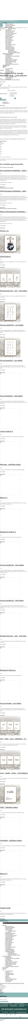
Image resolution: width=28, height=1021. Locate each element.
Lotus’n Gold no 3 (6, 431)
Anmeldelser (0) (6, 103)
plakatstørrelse (3, 93)
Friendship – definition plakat (11, 840)
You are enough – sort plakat (10, 703)
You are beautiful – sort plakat (11, 360)
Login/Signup (3, 921)
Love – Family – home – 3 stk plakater (14, 773)
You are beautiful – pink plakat (11, 396)
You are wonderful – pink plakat (12, 600)
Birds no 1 (3, 498)
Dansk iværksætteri (4, 1004)
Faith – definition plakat (9, 807)
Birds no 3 (3, 874)
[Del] (3, 1019)
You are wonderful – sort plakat (11, 325)
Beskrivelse (5, 102)
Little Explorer (5, 256)
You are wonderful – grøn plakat (12, 565)
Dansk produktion (14, 1004)
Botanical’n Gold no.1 (8, 670)
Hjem (1, 27)
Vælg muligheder (3, 185)
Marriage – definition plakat (10, 464)
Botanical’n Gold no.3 (8, 532)
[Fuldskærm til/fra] (1, 1019)
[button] (13, 92)
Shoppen (5, 27)
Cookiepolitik (21, 1005)
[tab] (15, 102)
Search (2, 988)
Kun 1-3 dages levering (19, 1003)
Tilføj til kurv (3, 99)
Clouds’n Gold (5, 908)
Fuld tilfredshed (13, 1005)
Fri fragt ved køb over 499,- (6, 1003)
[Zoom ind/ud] (0, 1019)
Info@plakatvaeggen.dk (21, 1012)
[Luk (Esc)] (4, 1019)
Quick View (2, 186)
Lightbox (2, 70)
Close (7, 921)
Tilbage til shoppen (4, 1001)
